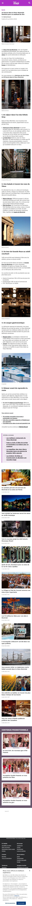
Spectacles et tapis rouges (8, 849)
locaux (3, 65)
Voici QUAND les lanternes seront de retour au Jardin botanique (16, 514)
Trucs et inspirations (7, 858)
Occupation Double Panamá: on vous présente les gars (15, 801)
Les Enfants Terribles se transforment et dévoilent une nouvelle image (16, 457)
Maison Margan (7, 198)
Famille (18, 862)
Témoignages (20, 858)
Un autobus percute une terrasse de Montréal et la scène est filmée (14, 488)
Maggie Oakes (7, 337)
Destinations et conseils (22, 867)
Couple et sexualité (21, 860)
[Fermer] (29, 870)
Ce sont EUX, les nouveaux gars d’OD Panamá (15, 751)
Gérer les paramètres (10, 903)
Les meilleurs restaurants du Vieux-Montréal (16, 439)
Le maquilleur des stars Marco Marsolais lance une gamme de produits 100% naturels (16, 451)
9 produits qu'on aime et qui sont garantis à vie (16, 423)
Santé (18, 856)
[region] (16, 887)
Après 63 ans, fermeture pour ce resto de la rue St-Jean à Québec (15, 565)
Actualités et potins (6, 845)
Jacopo (5, 343)
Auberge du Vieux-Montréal (11, 127)
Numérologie (20, 849)
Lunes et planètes (21, 851)
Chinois (18, 847)
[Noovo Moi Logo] (16, 3)
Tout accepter (21, 903)
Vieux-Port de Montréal (10, 49)
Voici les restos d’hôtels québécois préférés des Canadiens (13, 719)
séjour (3, 55)
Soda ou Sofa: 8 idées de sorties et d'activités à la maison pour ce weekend (17, 444)
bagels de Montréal (19, 212)
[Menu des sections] (2, 3)
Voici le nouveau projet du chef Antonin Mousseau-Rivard (15, 540)
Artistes (3, 851)
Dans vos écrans (6, 847)
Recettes (4, 856)
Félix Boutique (7, 205)
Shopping (4, 867)
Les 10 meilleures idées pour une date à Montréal (15, 617)
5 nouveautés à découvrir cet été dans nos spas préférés (16, 642)
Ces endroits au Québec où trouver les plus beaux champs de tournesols (16, 693)
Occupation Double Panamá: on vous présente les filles (15, 776)
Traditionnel (20, 845)
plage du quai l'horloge (16, 402)
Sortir (3, 10)
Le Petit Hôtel (7, 138)
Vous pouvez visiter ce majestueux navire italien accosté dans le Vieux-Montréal (15, 668)
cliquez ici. (16, 895)
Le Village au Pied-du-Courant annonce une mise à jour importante (16, 591)
